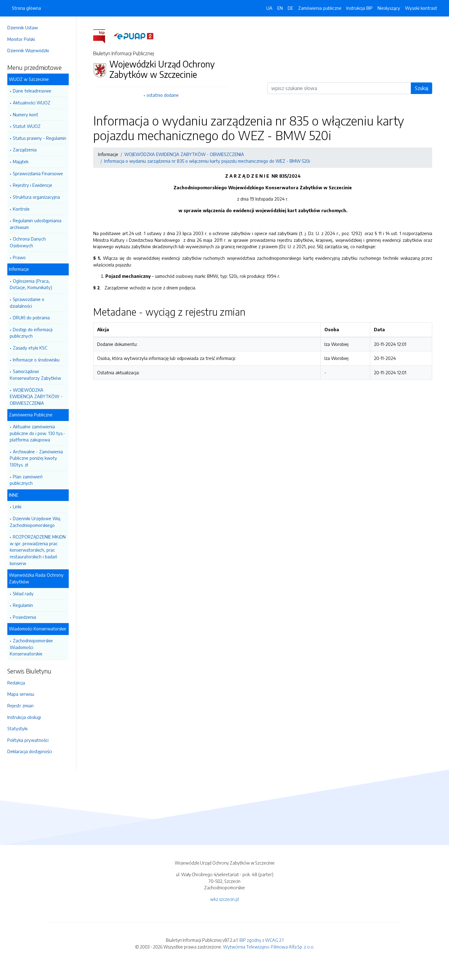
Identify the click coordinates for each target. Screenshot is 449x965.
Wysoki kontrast (421, 8)
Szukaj (421, 88)
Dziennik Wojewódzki (28, 50)
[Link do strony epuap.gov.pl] (133, 35)
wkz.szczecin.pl (224, 899)
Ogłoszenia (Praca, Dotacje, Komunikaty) (31, 284)
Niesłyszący (389, 8)
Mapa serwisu (20, 694)
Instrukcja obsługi (24, 717)
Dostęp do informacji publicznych (31, 333)
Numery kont (25, 114)
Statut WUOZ (27, 126)
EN (280, 8)
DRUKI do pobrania (31, 317)
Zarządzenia (25, 149)
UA (269, 8)
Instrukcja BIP (359, 8)
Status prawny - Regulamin (39, 138)
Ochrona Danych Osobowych (28, 242)
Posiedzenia (24, 617)
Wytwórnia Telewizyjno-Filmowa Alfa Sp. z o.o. (268, 946)
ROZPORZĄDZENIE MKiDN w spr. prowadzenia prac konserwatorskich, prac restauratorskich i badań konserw (38, 550)
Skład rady (23, 593)
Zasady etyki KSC (30, 347)
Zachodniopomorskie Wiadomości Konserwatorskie (31, 647)
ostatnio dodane (163, 95)
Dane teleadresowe (32, 90)
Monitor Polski (21, 39)
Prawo (19, 257)
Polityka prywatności (28, 740)
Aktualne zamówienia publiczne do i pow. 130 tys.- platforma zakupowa (37, 433)
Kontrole (21, 209)
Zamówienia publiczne (319, 8)
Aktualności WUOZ (31, 102)
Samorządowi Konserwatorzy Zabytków (35, 374)
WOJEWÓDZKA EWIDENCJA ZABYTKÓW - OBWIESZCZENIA (36, 396)
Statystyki (17, 728)
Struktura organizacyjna (36, 197)
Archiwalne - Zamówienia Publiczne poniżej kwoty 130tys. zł (36, 458)
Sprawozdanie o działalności (27, 302)
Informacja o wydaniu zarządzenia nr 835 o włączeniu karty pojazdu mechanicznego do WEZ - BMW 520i (207, 161)
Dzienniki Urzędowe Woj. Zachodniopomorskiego (35, 522)
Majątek (20, 161)
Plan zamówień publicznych (26, 480)
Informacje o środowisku (36, 359)
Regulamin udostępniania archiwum (35, 224)
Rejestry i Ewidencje (32, 185)
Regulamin (23, 605)
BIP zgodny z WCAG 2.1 (261, 940)
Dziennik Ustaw (22, 27)
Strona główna (26, 8)
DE (290, 8)
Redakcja (16, 682)
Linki (17, 506)
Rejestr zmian (20, 705)
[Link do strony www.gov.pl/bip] (102, 35)
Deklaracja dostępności (29, 751)
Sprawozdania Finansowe (38, 173)
